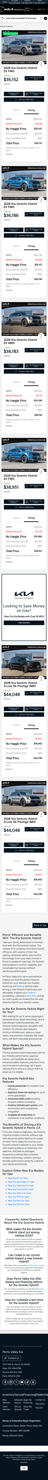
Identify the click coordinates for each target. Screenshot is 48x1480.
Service (18, 1394)
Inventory (8, 1394)
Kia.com (39, 1408)
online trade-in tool (35, 1265)
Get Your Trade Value (26, 99)
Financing (29, 1394)
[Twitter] (16, 1382)
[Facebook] (5, 1382)
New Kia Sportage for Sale (21, 1182)
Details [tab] (16, 110)
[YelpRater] (33, 1382)
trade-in (32, 993)
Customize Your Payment (13, 94)
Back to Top (40, 925)
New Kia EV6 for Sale (18, 1204)
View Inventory (24, 623)
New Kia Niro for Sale (18, 1200)
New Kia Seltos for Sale (19, 1193)
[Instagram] (10, 1382)
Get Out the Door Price (36, 78)
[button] (41, 64)
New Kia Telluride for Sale (21, 1185)
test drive (31, 996)
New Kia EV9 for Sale (18, 1197)
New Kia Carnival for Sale (20, 1189)
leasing (20, 986)
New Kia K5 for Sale (18, 1178)
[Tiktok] (27, 1382)
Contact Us (13, 1358)
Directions (40, 1404)
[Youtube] (22, 1382)
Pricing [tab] (31, 110)
